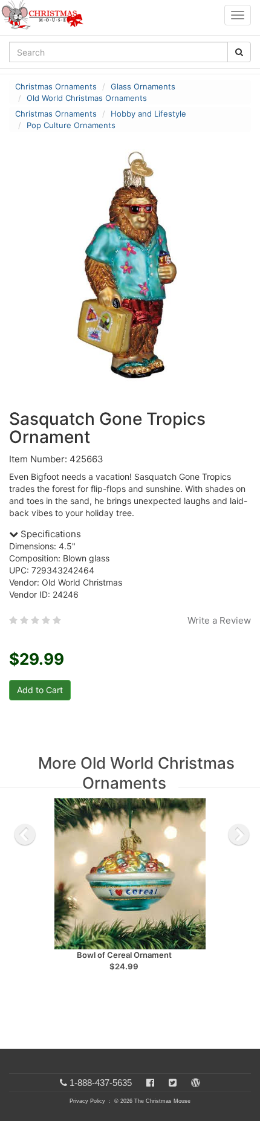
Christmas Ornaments (56, 86)
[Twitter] (173, 1082)
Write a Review (219, 620)
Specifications (49, 534)
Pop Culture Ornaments (71, 125)
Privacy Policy (87, 1101)
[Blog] (195, 1082)
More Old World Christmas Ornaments (136, 773)
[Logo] (46, 15)
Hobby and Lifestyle (148, 113)
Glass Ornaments (143, 86)
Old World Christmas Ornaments (87, 98)
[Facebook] (150, 1082)
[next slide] (239, 834)
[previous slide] (25, 834)
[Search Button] (239, 52)
